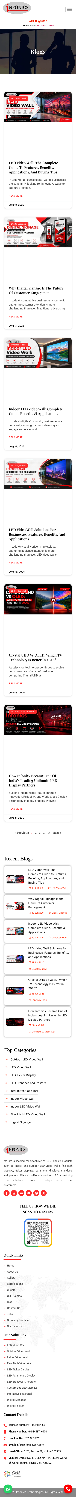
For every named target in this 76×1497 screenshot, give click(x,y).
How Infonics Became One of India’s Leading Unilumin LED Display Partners (33, 780)
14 (49, 832)
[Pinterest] (36, 1193)
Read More (15, 195)
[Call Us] (68, 1489)
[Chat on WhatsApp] (8, 1489)
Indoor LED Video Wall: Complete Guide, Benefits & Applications (36, 411)
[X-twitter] (44, 1193)
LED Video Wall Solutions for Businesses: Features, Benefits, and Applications (37, 534)
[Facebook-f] (7, 1193)
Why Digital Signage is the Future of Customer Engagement (36, 290)
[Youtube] (29, 1193)
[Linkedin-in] (21, 1193)
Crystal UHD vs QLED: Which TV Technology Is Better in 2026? (35, 657)
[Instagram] (14, 1193)
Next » (57, 832)
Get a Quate (38, 21)
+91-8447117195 (45, 25)
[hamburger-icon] (69, 9)
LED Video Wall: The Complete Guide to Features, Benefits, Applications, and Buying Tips (33, 167)
